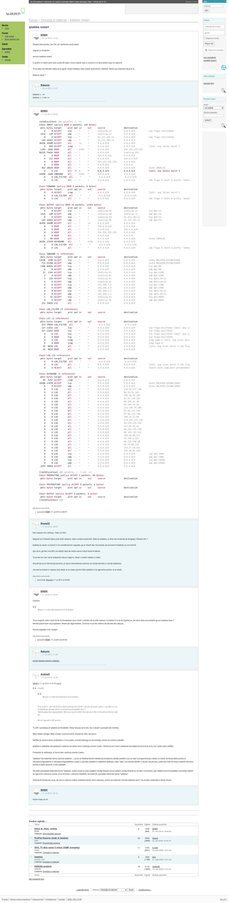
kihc (154, 857)
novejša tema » (144, 889)
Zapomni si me (212, 38)
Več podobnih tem (36, 879)
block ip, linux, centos (45, 828)
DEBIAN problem (43, 866)
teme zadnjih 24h (12, 39)
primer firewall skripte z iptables (46, 660)
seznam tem (209, 83)
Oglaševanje (50, 899)
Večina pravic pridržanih (20, 899)
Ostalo (5, 56)
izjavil (58, 683)
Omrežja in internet (51, 852)
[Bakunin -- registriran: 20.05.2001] (36, 86)
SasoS (155, 838)
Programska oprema (51, 843)
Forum (5, 32)
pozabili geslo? (210, 60)
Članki (5, 43)
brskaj (7, 51)
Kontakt (62, 899)
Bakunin (45, 85)
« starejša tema (82, 889)
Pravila (5, 899)
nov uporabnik (210, 57)
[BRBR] (36, 36)
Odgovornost (37, 899)
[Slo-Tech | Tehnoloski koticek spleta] (16, 12)
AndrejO (45, 674)
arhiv (7, 28)
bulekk (36, 850)
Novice (5, 25)
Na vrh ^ (223, 899)
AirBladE (37, 869)
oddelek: (96, 889)
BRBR (44, 35)
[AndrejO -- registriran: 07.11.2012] (36, 675)
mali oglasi (9, 36)
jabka (36, 840)
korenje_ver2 (39, 859)
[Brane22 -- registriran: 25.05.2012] (36, 525)
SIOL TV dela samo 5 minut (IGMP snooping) (57, 847)
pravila (8, 59)
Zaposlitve (7, 48)
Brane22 (45, 523)
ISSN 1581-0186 (74, 899)
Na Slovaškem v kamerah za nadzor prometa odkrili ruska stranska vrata (68, 1)
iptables (38, 856)
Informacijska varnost (52, 833)
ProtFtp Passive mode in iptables (51, 837)
